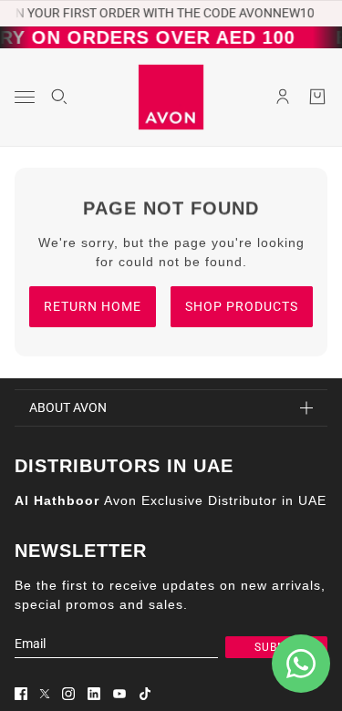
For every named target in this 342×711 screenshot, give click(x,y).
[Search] (59, 97)
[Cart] (317, 97)
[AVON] (171, 97)
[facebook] (21, 694)
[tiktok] (145, 694)
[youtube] (119, 694)
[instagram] (68, 694)
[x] (44, 693)
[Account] (283, 97)
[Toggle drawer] (25, 97)
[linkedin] (94, 694)
